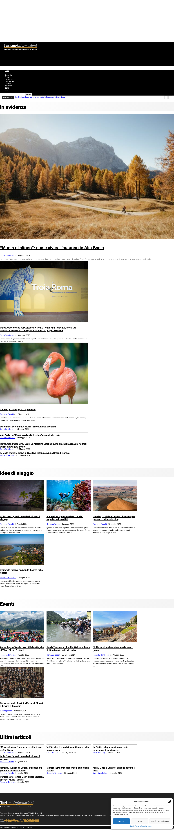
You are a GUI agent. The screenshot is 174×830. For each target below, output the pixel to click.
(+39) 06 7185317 (11, 820)
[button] (169, 801)
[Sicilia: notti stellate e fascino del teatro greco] (115, 626)
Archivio (49, 43)
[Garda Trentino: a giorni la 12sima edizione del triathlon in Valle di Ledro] (69, 626)
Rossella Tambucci (8, 455)
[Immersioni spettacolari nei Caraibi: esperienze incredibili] (69, 495)
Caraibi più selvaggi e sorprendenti (18, 409)
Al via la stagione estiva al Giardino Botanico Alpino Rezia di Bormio (34, 453)
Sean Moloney (99, 752)
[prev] (166, 97)
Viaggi (7, 88)
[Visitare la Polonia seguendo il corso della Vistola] (22, 549)
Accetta (121, 821)
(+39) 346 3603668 (31, 820)
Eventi (7, 77)
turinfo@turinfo (6, 711)
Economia (8, 75)
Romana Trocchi (7, 414)
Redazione (39, 43)
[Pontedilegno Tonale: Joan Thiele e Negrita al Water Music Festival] (22, 626)
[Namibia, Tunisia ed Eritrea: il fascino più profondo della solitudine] (115, 495)
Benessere (8, 86)
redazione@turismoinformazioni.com (22, 822)
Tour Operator (9, 81)
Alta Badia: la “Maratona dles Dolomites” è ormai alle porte (30, 435)
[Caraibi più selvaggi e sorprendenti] (44, 373)
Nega (140, 821)
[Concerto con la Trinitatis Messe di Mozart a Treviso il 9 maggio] (22, 682)
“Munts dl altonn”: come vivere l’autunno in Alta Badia (52, 247)
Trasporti (8, 83)
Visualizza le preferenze (160, 821)
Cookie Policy (134, 826)
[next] (170, 97)
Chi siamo (29, 43)
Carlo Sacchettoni (7, 255)
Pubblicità (66, 43)
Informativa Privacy (146, 826)
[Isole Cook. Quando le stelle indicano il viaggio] (22, 495)
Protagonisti (9, 79)
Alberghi (7, 73)
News (7, 90)
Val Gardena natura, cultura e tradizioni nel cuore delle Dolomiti (42, 97)
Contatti (57, 43)
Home (7, 71)
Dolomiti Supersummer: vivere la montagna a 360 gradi (28, 426)
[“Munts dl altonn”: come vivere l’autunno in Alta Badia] (87, 176)
